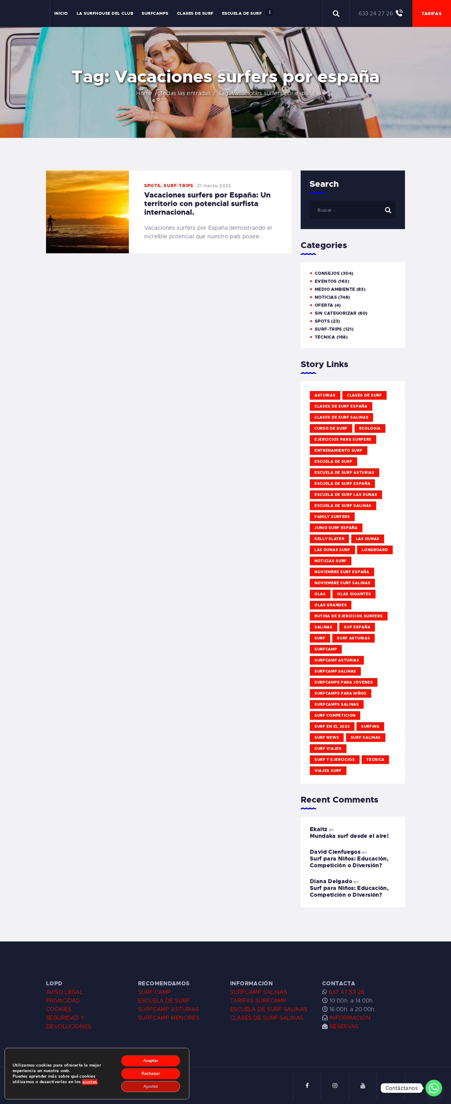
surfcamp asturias (336, 660)
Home (144, 93)
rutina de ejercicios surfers (348, 616)
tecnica (375, 759)
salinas (323, 627)
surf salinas (366, 737)
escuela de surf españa (342, 483)
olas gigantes (354, 594)
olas (320, 594)
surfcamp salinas (335, 671)
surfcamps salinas (336, 704)
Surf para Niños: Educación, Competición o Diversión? (349, 862)
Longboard (375, 549)
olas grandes (330, 605)
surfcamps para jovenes (343, 682)
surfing (370, 726)
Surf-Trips (178, 185)
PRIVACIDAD (63, 1000)
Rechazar (150, 1073)
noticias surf (330, 560)
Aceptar (150, 1061)
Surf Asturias (353, 638)
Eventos (326, 281)
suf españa (357, 627)
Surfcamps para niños (340, 693)
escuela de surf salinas (343, 505)
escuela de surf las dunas (345, 494)
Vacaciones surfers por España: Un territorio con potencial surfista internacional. (207, 204)
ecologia (370, 428)
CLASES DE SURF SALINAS (266, 1017)
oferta (324, 305)
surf (320, 638)
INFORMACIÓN (350, 1017)
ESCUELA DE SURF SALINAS (269, 1009)
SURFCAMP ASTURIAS (168, 1009)
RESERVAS (344, 1026)
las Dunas (368, 538)
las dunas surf (332, 549)
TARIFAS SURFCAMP (258, 1000)
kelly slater (329, 538)
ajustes (89, 1082)
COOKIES (58, 1009)
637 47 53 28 (345, 992)
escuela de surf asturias (344, 472)
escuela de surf (333, 461)
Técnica (325, 337)
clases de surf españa (341, 406)
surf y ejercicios (334, 759)
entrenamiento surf (338, 450)
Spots (152, 185)
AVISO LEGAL (64, 992)
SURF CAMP (154, 992)
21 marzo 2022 (214, 185)
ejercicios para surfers (343, 439)
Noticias (326, 297)
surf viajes (328, 748)
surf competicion (335, 715)
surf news (326, 737)
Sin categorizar (336, 313)
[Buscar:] (353, 209)
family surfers (332, 516)
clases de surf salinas (341, 417)
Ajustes (150, 1086)
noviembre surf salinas (342, 583)
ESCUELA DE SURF (164, 1000)
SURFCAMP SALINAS (258, 992)
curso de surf (331, 428)
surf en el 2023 (332, 726)
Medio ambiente (335, 289)
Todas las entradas (185, 93)
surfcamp (325, 649)
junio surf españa (336, 527)
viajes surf (328, 770)
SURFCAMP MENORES (168, 1017)
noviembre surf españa (341, 571)
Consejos (327, 273)
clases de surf (364, 395)
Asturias (325, 395)
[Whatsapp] (434, 1088)
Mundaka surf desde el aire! (349, 836)
